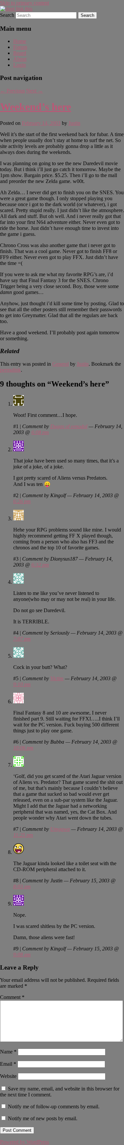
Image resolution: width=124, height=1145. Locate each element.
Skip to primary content (24, 3)
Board (19, 53)
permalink (10, 370)
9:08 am (22, 954)
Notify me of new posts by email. (42, 1118)
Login (19, 65)
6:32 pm (40, 565)
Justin (74, 123)
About (19, 59)
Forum (20, 47)
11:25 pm (23, 835)
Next (34, 90)
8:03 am (22, 886)
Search (7, 15)
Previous (12, 90)
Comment (12, 997)
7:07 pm (22, 639)
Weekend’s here (35, 107)
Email (8, 1064)
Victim (56, 678)
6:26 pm (22, 501)
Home (19, 41)
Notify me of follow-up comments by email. (54, 1106)
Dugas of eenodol (68, 426)
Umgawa (60, 829)
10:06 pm (23, 748)
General (60, 364)
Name (8, 1051)
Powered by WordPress (24, 1142)
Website (8, 1076)
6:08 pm (40, 432)
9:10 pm (22, 684)
